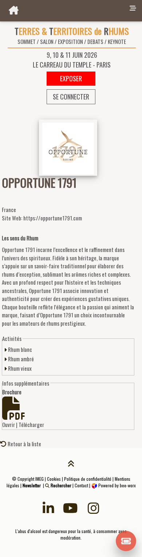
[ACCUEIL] (63, 11)
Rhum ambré (20, 359)
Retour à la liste (24, 444)
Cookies (54, 479)
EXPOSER (71, 78)
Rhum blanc (19, 349)
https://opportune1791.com (52, 218)
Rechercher (60, 485)
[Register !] (126, 540)
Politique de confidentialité (87, 479)
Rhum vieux (19, 368)
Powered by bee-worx (116, 485)
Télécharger (31, 424)
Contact (81, 485)
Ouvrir (8, 424)
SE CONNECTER (71, 96)
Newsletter (32, 485)
